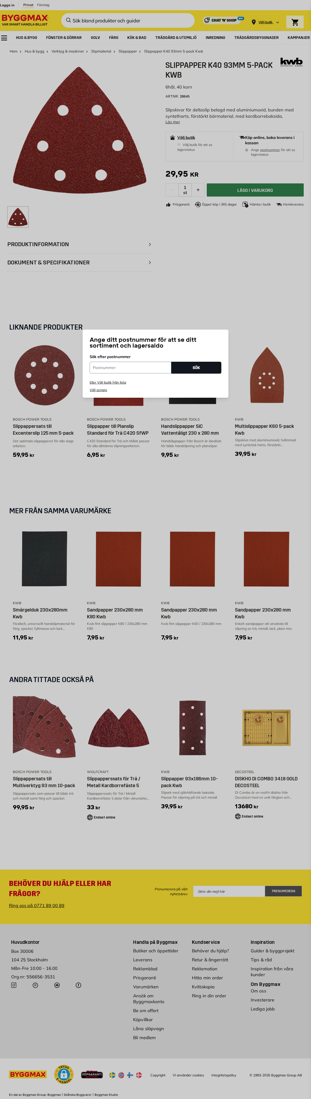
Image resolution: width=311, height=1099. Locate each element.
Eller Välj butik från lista (108, 382)
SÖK (196, 367)
